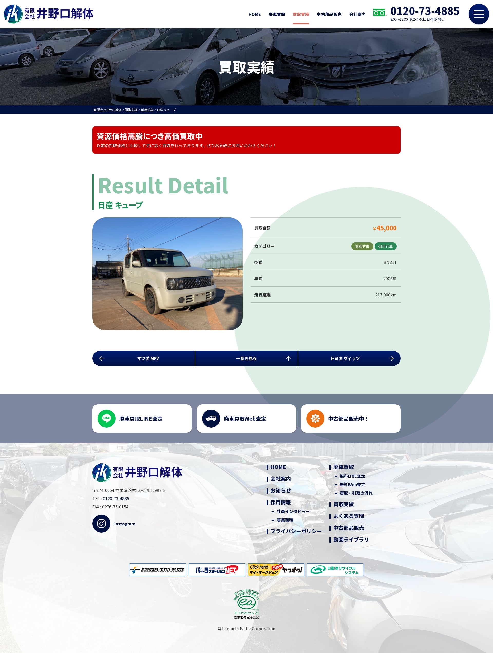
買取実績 (301, 14)
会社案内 (357, 14)
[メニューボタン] (479, 14)
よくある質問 (348, 516)
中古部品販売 (329, 14)
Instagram (124, 523)
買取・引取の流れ (356, 493)
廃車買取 (277, 14)
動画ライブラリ (351, 539)
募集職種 (285, 520)
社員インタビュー (293, 511)
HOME (255, 14)
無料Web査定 (352, 484)
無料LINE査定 (352, 476)
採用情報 (280, 502)
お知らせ (280, 490)
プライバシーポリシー (296, 531)
